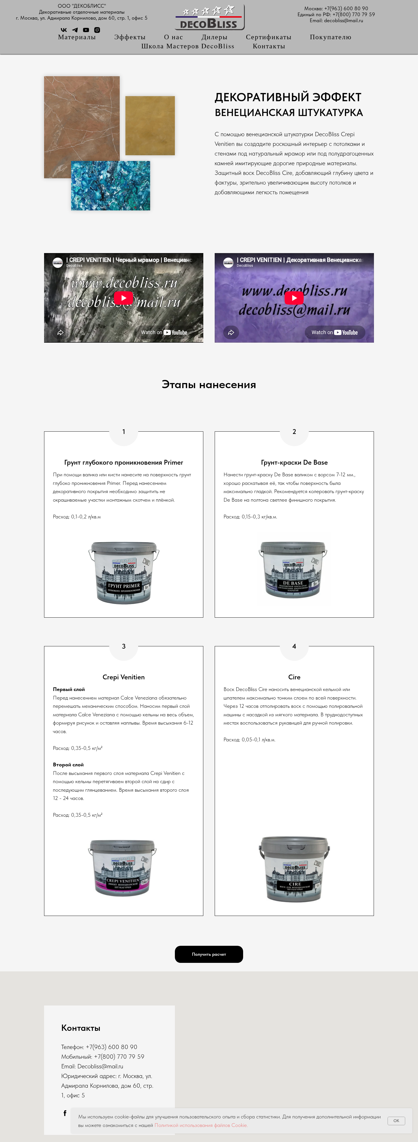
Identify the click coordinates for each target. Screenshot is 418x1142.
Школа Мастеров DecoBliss (188, 45)
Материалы (77, 36)
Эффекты (130, 36)
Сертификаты (269, 36)
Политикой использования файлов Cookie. (201, 1125)
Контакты (269, 45)
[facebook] (65, 1113)
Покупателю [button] (331, 36)
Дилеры (215, 36)
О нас (173, 36)
